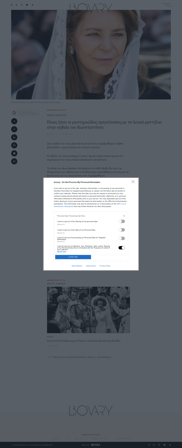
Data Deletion (77, 266)
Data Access (91, 266)
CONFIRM (73, 257)
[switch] (121, 221)
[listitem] (91, 216)
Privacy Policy (105, 266)
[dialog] (91, 224)
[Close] (133, 182)
